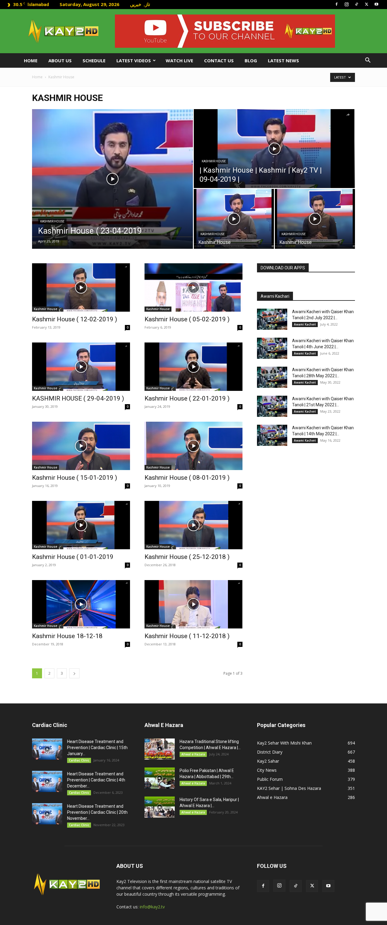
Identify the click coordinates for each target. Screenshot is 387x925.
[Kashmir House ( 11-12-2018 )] (193, 604)
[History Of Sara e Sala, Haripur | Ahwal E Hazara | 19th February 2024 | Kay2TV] (160, 807)
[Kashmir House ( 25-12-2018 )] (193, 525)
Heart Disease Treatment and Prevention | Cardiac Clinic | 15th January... (97, 747)
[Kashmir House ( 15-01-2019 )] (81, 446)
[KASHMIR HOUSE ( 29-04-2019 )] (81, 366)
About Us (60, 60)
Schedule (94, 60)
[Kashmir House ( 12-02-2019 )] (81, 287)
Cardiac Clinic (79, 760)
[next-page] (74, 673)
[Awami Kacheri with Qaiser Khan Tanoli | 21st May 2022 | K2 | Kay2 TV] (272, 406)
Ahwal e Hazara (193, 754)
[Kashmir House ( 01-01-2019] (81, 525)
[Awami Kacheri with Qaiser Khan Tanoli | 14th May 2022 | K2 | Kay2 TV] (272, 435)
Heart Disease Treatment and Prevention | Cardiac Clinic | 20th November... (97, 812)
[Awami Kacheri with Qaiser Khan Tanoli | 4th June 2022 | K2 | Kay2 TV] (272, 348)
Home (30, 60)
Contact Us (219, 60)
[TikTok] (356, 4)
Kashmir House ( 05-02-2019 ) (187, 319)
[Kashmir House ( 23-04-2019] (112, 179)
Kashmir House (52, 221)
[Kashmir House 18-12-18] (81, 604)
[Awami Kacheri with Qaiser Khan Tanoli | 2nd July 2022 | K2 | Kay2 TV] (272, 319)
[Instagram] (346, 4)
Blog (251, 60)
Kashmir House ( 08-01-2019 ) (187, 477)
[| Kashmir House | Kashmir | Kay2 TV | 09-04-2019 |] (274, 148)
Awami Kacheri (305, 324)
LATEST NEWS (283, 60)
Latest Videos (133, 60)
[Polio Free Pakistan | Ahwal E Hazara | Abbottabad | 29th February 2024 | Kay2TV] (160, 778)
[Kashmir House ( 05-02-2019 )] (193, 287)
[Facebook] (336, 4)
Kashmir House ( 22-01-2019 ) (187, 398)
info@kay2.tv (152, 907)
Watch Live (179, 60)
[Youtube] (376, 4)
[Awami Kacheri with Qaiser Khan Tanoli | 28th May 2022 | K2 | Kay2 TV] (272, 377)
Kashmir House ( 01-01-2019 (72, 556)
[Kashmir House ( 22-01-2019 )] (193, 366)
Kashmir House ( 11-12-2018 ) (187, 636)
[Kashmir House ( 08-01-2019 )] (193, 446)
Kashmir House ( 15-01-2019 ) (74, 477)
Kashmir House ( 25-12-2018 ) (187, 556)
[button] (367, 61)
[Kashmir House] (234, 219)
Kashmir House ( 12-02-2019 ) (74, 319)
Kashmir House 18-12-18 (67, 636)
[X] (366, 4)
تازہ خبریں (140, 4)
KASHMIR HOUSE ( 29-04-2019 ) (78, 398)
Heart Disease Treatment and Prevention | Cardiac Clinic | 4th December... (96, 779)
